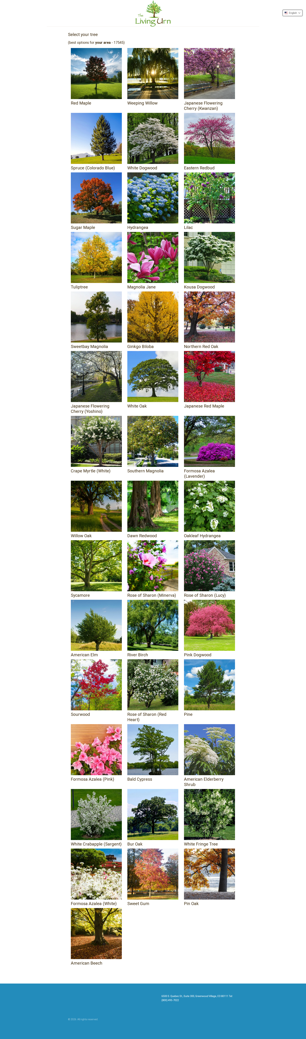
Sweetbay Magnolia (89, 346)
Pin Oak (191, 903)
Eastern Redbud (199, 167)
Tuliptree (79, 287)
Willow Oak (81, 535)
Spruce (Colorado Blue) (93, 167)
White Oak (137, 406)
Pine (188, 714)
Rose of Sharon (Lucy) (205, 595)
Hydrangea (137, 227)
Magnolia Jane (141, 287)
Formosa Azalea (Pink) (92, 779)
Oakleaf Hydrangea (202, 535)
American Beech (86, 963)
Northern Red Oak (201, 346)
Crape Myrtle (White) (90, 470)
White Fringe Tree (201, 844)
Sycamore (80, 595)
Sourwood (80, 714)
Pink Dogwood (197, 654)
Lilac (188, 227)
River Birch (137, 654)
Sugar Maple (83, 227)
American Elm (84, 654)
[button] (292, 13)
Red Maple (81, 103)
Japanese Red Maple (204, 406)
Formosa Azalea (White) (94, 903)
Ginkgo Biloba (140, 346)
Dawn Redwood (142, 535)
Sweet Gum (138, 903)
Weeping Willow (142, 103)
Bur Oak (135, 844)
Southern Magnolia (145, 470)
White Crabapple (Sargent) (96, 844)
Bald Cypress (139, 779)
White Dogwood (142, 167)
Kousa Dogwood (199, 287)
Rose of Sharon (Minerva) (151, 595)
